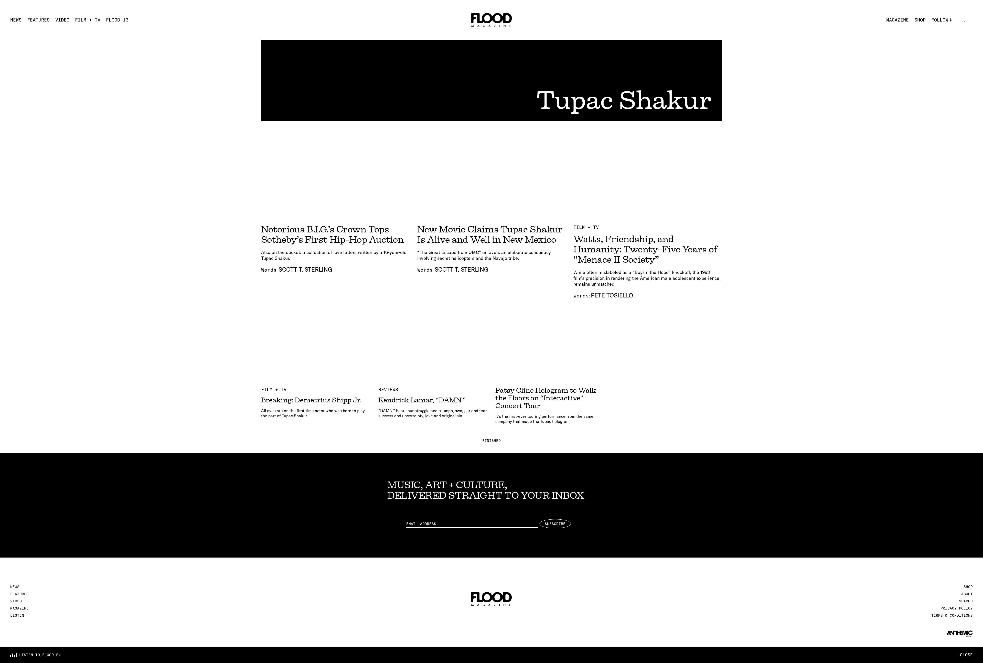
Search (966, 601)
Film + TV (87, 20)
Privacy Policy (957, 608)
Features (38, 20)
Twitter (941, 36)
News (16, 20)
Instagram (944, 27)
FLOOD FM (942, 61)
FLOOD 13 (117, 20)
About (967, 594)
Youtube (941, 53)
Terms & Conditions (952, 615)
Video (62, 20)
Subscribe (555, 523)
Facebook (942, 44)
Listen (17, 615)
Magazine (897, 20)
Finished (491, 440)
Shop (920, 20)
